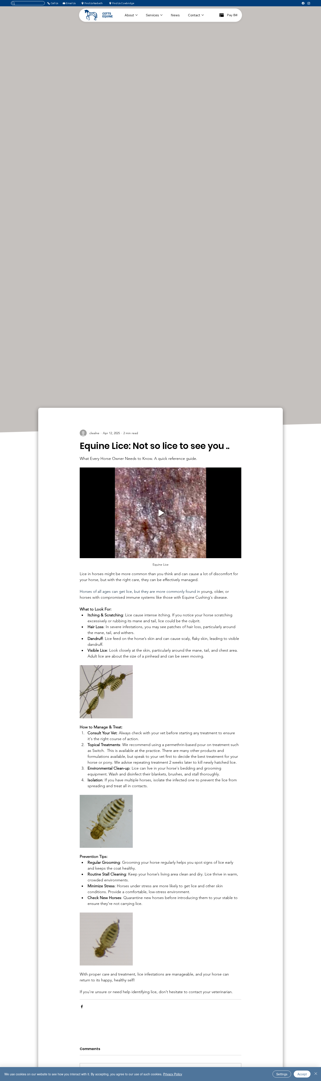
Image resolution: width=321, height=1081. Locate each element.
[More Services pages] (161, 15)
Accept (302, 1074)
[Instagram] (309, 3)
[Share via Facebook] (82, 1007)
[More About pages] (136, 15)
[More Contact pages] (203, 15)
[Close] (315, 1074)
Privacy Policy (172, 1074)
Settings (281, 1074)
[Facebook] (303, 3)
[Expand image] (106, 691)
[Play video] (160, 512)
